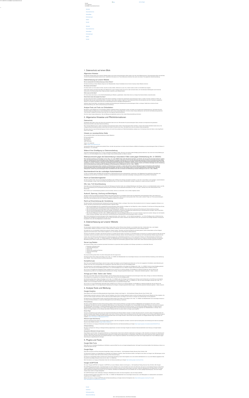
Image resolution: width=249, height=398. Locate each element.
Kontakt (87, 22)
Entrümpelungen (89, 17)
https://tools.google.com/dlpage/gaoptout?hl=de (98, 316)
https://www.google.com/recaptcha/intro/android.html (95, 379)
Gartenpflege (88, 14)
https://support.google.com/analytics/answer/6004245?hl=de (147, 323)
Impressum (88, 389)
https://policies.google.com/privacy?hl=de (134, 360)
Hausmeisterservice (90, 11)
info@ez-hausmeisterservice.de (93, 144)
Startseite (88, 9)
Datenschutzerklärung (90, 394)
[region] (124, 55)
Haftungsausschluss (90, 392)
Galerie (87, 19)
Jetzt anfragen (142, 2)
